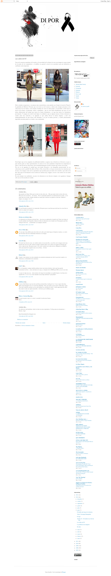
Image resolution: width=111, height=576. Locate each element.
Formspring (78, 88)
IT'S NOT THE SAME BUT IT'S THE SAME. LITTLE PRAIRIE (84, 385)
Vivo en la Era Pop (80, 462)
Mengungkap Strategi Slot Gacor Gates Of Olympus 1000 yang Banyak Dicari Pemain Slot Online (84, 465)
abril (78, 532)
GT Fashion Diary (80, 312)
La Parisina (79, 334)
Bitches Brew (79, 222)
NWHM (78, 412)
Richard (21, 255)
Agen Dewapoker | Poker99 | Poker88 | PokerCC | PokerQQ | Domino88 (84, 232)
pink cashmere (79, 424)
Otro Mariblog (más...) (81, 419)
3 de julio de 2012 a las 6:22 (25, 302)
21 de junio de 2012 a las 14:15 (26, 291)
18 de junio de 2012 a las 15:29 (26, 224)
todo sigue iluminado (81, 457)
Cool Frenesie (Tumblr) (81, 237)
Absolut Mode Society (81, 84)
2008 (77, 548)
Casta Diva (78, 228)
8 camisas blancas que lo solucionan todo (84, 279)
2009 (77, 545)
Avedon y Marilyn (80, 224)
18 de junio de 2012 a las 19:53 (26, 250)
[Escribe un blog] (32, 182)
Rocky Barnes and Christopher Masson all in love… (84, 442)
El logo (78, 516)
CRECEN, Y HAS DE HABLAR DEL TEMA (84, 319)
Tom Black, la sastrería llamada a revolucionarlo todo (83, 299)
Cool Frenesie (79, 230)
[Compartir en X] (34, 182)
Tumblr (77, 96)
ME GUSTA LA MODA (82, 390)
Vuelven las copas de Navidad (82, 218)
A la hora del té (80, 217)
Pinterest (78, 92)
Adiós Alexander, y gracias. (82, 374)
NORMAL (78, 405)
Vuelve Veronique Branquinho (84, 514)
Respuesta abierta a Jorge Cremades (83, 420)
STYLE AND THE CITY (82, 440)
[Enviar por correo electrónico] (30, 182)
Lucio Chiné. (79, 373)
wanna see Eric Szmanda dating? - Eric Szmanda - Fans (84, 354)
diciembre (79, 499)
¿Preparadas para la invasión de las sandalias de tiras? (83, 485)
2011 (77, 541)
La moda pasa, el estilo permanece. (84, 329)
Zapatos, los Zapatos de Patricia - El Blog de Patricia (84, 483)
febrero (79, 536)
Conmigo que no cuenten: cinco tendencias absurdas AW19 (83, 256)
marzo (79, 534)
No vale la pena (79, 288)
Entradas (78, 168)
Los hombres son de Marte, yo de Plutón (84, 367)
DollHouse (21, 282)
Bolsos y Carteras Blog (24, 296)
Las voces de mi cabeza (81, 359)
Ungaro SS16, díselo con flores (82, 380)
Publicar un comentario (22, 319)
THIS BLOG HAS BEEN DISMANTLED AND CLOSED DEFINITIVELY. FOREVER (83, 427)
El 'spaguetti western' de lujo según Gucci (83, 249)
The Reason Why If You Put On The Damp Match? (84, 262)
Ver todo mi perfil (85, 106)
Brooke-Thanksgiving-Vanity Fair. (83, 406)
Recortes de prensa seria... (81, 274)
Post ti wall (78, 94)
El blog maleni (79, 272)
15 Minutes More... (80, 448)
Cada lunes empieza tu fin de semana (84, 313)
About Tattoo (79, 369)
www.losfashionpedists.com (82, 470)
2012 (77, 497)
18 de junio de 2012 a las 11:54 (26, 201)
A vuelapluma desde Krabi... (82, 401)
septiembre (80, 503)
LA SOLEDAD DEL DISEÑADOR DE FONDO (84, 340)
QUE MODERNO (80, 438)
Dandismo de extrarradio (82, 239)
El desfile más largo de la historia (84, 512)
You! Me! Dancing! (80, 477)
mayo (78, 529)
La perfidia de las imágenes (83, 524)
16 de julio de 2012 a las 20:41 (26, 316)
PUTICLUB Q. (79, 432)
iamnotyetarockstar (80, 323)
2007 (77, 550)
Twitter (77, 98)
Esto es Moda (22, 230)
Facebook (78, 86)
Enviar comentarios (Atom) (28, 325)
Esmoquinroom (79, 297)
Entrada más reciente (20, 323)
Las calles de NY (81, 522)
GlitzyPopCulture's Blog (82, 309)
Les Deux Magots (80, 364)
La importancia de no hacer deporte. (84, 360)
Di (83, 104)
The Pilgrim (79, 447)
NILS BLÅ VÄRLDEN (81, 399)
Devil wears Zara (80, 254)
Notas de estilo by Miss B (82, 410)
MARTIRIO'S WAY (81, 384)
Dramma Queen (80, 270)
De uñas (79, 527)
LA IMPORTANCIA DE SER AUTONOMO (82, 414)
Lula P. (20, 266)
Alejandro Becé (23, 206)
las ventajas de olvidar (81, 352)
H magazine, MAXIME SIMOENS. (83, 346)
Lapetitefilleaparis (80, 344)
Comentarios (79, 171)
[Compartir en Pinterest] (37, 182)
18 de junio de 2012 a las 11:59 (26, 212)
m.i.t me (78, 378)
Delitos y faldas (79, 247)
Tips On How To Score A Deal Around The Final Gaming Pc (84, 472)
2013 (77, 495)
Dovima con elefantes (24, 217)
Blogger (64, 572)
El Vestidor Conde (80, 292)
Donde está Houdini (81, 267)
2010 (77, 543)
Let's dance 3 (79, 330)
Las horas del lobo (80, 350)
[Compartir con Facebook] (35, 182)
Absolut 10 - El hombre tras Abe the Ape (85, 519)
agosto (79, 505)
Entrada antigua (66, 323)
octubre (79, 501)
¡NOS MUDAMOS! (80, 335)
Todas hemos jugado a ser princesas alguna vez (83, 392)
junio (78, 510)
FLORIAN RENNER (80, 434)
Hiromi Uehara (79, 325)
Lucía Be (21, 241)
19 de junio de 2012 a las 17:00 (26, 261)
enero (78, 538)
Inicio (44, 323)
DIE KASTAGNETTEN (81, 261)
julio (78, 508)
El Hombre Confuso (81, 287)
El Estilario (78, 278)
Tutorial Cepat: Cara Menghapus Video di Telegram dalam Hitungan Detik (83, 242)
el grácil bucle (79, 284)
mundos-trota (79, 397)
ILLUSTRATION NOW (81, 458)
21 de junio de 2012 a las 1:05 (26, 276)
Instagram (78, 90)
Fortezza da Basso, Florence (82, 453)
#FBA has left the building (82, 305)
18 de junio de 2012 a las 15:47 (26, 235)
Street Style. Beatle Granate (82, 293)
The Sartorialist (80, 452)
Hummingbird (79, 317)
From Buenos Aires (80, 304)
